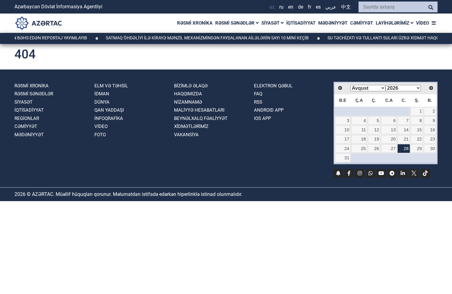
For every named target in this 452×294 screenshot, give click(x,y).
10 (346, 129)
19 (376, 139)
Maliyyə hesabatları (199, 110)
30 (432, 148)
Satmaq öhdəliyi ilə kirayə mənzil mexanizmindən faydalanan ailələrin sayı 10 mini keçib (204, 37)
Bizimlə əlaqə (191, 86)
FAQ (258, 94)
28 (406, 148)
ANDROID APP (268, 110)
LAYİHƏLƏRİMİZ (393, 23)
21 (406, 139)
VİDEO (422, 23)
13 (393, 129)
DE (300, 7)
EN (290, 7)
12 (376, 129)
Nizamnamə (188, 102)
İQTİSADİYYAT (300, 23)
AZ (272, 7)
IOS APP (262, 118)
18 (363, 139)
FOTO (100, 134)
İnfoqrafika (108, 118)
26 (376, 148)
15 (419, 129)
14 (406, 129)
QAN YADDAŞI (109, 110)
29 (419, 148)
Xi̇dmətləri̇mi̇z (191, 126)
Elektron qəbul (273, 86)
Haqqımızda (188, 94)
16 (432, 129)
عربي (330, 7)
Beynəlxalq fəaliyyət (201, 118)
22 (419, 139)
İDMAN (101, 94)
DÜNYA (101, 102)
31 (346, 157)
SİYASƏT (271, 23)
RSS (258, 102)
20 (393, 139)
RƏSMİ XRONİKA (194, 23)
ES (318, 7)
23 (432, 139)
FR (309, 7)
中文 (346, 7)
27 (393, 148)
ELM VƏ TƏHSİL (111, 86)
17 (346, 139)
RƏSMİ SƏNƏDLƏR (235, 23)
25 (363, 148)
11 (363, 129)
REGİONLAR (26, 118)
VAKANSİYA (186, 134)
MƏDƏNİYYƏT (332, 23)
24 (346, 148)
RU (281, 7)
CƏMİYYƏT (361, 23)
